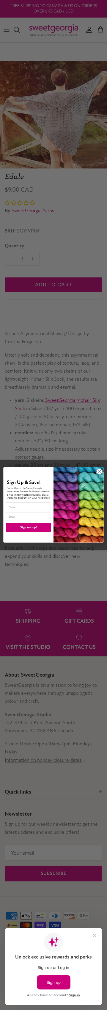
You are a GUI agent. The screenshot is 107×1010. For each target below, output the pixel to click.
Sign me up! (28, 527)
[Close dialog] (100, 471)
